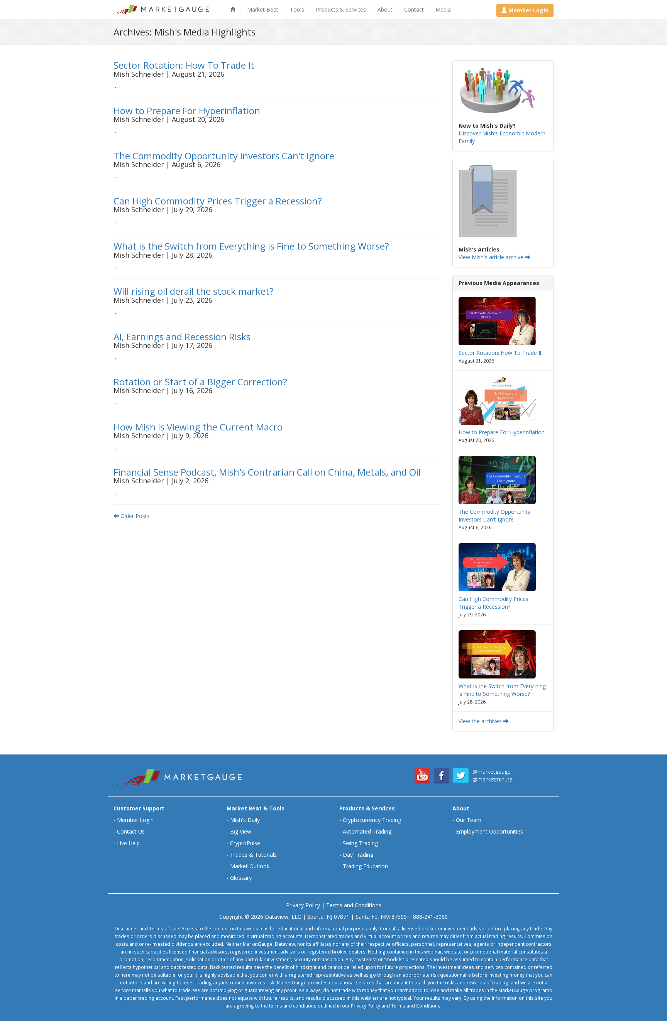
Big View (240, 831)
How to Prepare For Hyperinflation (186, 110)
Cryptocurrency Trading (372, 820)
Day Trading (358, 854)
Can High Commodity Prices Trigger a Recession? (217, 200)
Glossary (241, 877)
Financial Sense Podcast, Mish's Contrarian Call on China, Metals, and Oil (267, 472)
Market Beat (262, 9)
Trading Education (365, 866)
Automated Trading (367, 831)
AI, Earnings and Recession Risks (182, 336)
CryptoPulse (245, 843)
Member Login (135, 820)
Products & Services (341, 9)
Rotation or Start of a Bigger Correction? (200, 381)
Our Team (468, 820)
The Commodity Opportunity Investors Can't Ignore (223, 155)
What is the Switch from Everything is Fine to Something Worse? (251, 246)
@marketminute (492, 779)
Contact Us (131, 831)
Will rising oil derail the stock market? (193, 291)
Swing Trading (360, 843)
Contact (414, 9)
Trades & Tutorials (253, 854)
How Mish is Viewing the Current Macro (198, 426)
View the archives (481, 721)
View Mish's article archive (492, 257)
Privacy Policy (303, 905)
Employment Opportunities (489, 831)
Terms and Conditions (353, 905)
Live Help (128, 843)
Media (443, 9)
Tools (297, 9)
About (385, 9)
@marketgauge (491, 771)
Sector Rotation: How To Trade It (183, 65)
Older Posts (134, 516)
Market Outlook (249, 866)
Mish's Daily (245, 820)
